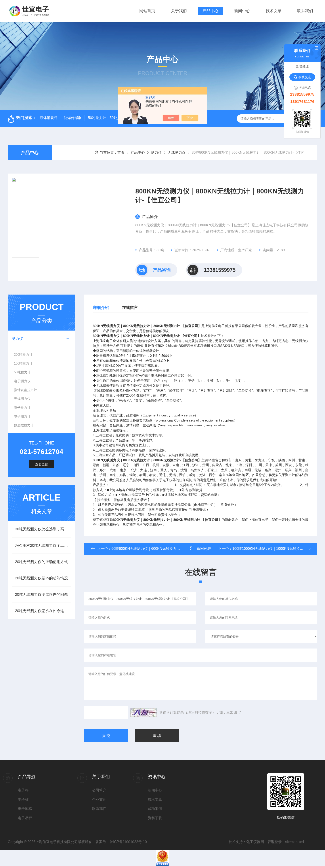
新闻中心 (242, 11)
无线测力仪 (176, 152)
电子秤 (23, 790)
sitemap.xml (294, 842)
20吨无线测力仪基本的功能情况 (41, 578)
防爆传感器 (73, 118)
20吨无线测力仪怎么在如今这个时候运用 (43, 611)
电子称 (23, 799)
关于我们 (179, 11)
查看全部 (41, 464)
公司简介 (99, 790)
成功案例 (155, 809)
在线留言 (130, 307)
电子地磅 (25, 809)
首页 (120, 152)
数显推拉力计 (24, 425)
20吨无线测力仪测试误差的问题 (41, 594)
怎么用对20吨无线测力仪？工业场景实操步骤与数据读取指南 (43, 545)
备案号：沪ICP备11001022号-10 (121, 842)
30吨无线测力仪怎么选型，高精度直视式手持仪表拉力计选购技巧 (43, 529)
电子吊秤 (25, 818)
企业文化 (99, 799)
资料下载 (155, 818)
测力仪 (156, 152)
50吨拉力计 (22, 372)
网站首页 (147, 11)
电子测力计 (22, 416)
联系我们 (305, 11)
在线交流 (304, 77)
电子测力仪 (22, 381)
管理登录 (275, 842)
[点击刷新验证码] (143, 712)
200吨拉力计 (23, 354)
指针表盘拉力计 (25, 390)
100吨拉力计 (23, 363)
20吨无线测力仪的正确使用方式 (41, 562)
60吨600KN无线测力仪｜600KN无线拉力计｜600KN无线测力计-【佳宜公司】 (173, 548)
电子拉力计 (22, 407)
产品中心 (210, 11)
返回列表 (204, 548)
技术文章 (274, 11)
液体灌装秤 (48, 118)
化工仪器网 (255, 842)
